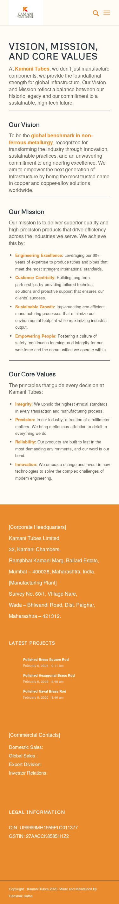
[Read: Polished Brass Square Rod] (14, 663)
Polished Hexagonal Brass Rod (49, 675)
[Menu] (106, 12)
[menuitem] (93, 12)
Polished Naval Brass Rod (44, 691)
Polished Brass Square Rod (46, 659)
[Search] (93, 12)
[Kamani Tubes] (49, 12)
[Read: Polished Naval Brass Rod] (14, 695)
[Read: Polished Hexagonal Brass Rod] (14, 679)
